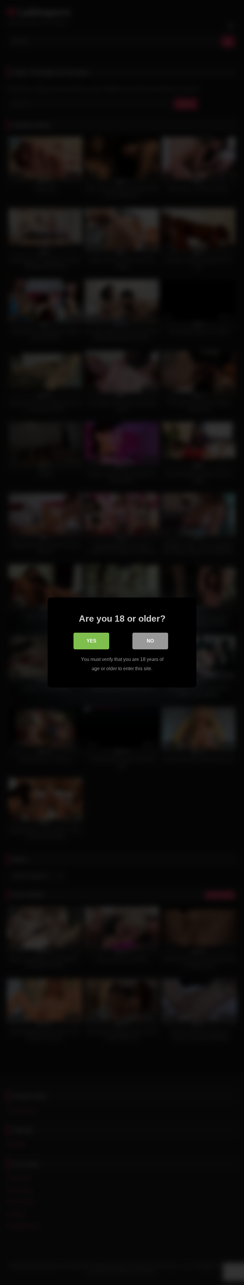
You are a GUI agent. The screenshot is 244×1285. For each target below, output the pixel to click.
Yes (91, 640)
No (150, 640)
